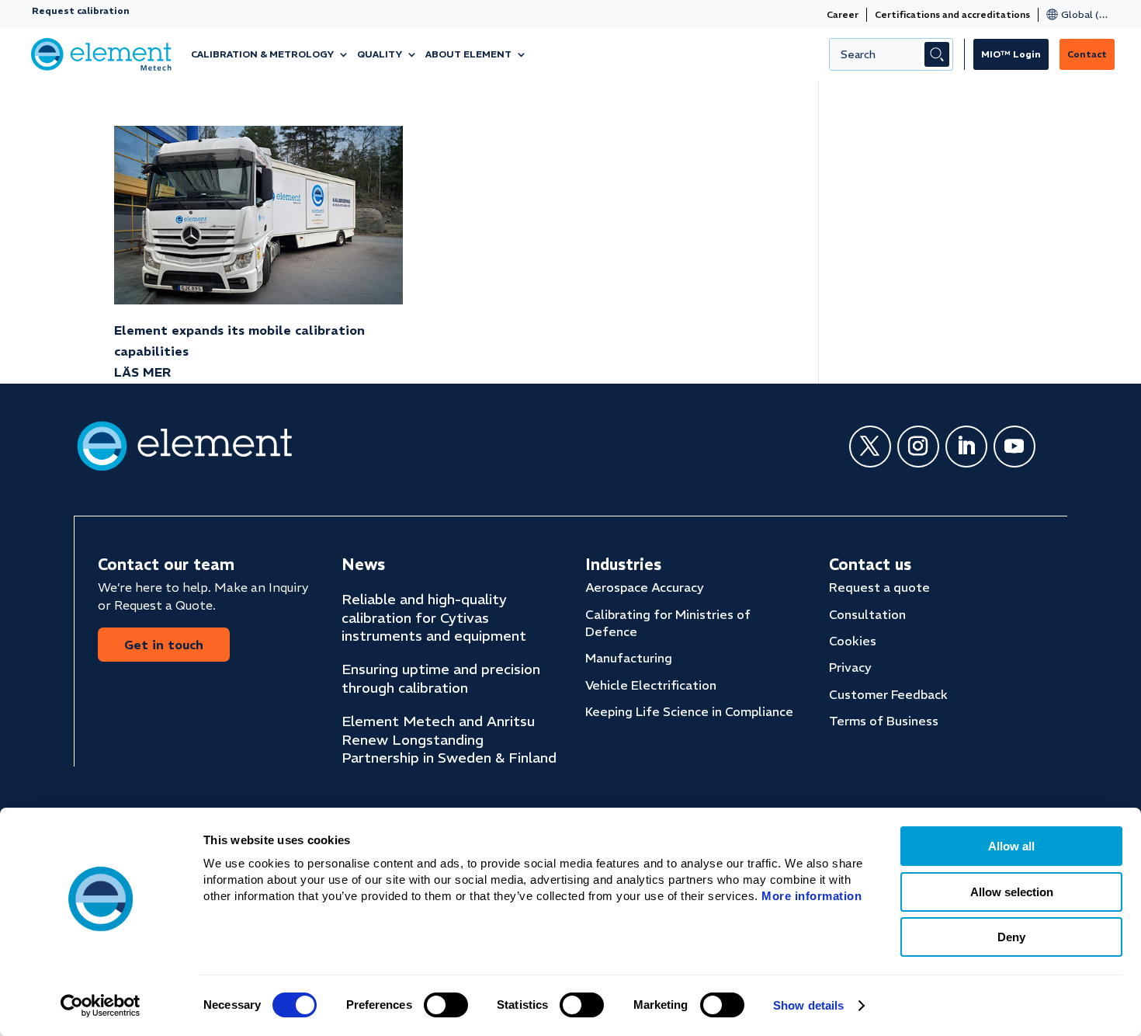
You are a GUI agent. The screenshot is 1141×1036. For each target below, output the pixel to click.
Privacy (850, 667)
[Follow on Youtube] (1014, 447)
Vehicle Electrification (650, 685)
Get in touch (163, 644)
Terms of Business (883, 720)
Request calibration (81, 10)
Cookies (852, 640)
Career (842, 14)
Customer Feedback (888, 694)
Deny (1011, 937)
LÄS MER (142, 372)
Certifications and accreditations (952, 14)
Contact (1087, 54)
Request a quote (879, 587)
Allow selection (1011, 892)
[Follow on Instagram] (918, 447)
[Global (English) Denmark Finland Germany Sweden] (1075, 14)
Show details (808, 1005)
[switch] (446, 1005)
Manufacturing (628, 658)
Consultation (867, 614)
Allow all (1011, 846)
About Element (468, 54)
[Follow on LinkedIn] (966, 447)
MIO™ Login (1011, 54)
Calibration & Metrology (262, 54)
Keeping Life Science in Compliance (689, 711)
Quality (379, 54)
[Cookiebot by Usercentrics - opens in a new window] (100, 1005)
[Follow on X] (870, 447)
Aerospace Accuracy (644, 587)
